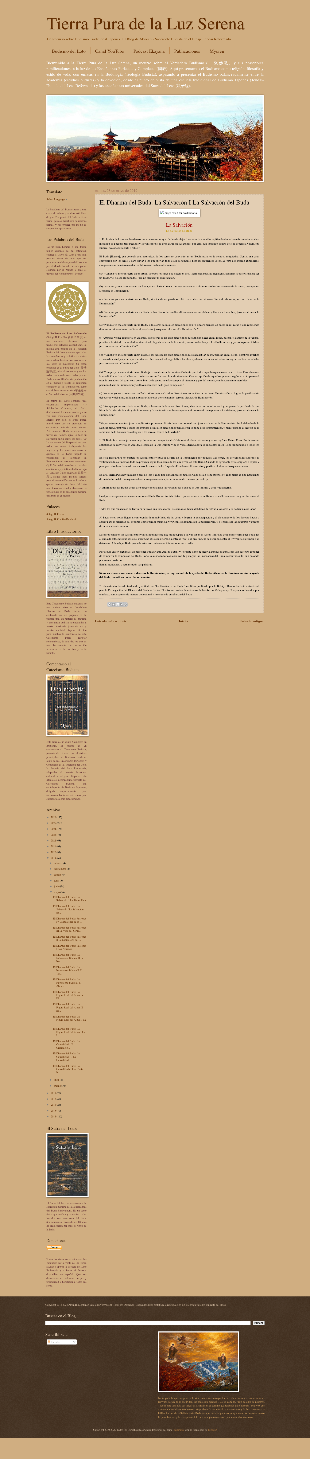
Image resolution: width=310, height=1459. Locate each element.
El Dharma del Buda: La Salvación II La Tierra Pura (69, 898)
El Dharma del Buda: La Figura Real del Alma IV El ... (68, 995)
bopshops (179, 1430)
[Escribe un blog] (113, 604)
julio (57, 880)
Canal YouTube (109, 51)
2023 (54, 835)
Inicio (183, 620)
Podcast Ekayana (149, 51)
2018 (54, 1093)
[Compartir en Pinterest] (125, 604)
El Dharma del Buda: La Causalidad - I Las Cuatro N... (68, 1069)
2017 (54, 1099)
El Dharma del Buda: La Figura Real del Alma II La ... (69, 1020)
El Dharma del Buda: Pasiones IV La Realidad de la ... (69, 920)
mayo (57, 892)
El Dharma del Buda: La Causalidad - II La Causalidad (66, 1056)
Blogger (212, 1430)
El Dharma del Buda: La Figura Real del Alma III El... (68, 1007)
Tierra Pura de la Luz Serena (145, 22)
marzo (57, 1086)
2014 (54, 1116)
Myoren (217, 51)
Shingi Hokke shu (55, 514)
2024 (54, 829)
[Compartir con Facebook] (121, 604)
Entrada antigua (252, 620)
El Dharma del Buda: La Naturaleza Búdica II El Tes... (67, 970)
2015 (54, 1110)
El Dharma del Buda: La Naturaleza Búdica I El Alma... (67, 982)
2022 (54, 840)
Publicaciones (187, 51)
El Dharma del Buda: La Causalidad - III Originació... (66, 1044)
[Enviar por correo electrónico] (109, 604)
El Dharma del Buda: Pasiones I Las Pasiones (69, 947)
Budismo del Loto (69, 51)
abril (57, 1080)
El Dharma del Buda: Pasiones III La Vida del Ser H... (69, 929)
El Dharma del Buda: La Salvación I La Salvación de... (68, 909)
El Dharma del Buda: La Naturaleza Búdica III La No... (68, 958)
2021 (54, 846)
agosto (58, 874)
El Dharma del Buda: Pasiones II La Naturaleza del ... (69, 938)
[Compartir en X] (117, 604)
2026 (54, 817)
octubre (58, 863)
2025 (54, 823)
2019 (54, 858)
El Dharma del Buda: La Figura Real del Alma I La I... (69, 1032)
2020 (54, 852)
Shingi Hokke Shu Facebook (61, 519)
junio (57, 886)
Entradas (55, 1342)
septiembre (60, 869)
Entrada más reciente (111, 620)
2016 (54, 1104)
